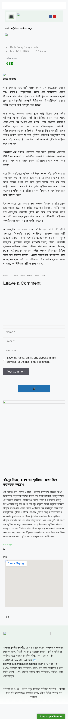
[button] (11, 16)
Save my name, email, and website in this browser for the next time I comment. (31, 359)
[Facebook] (50, 16)
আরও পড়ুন (7, 544)
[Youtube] (54, 16)
